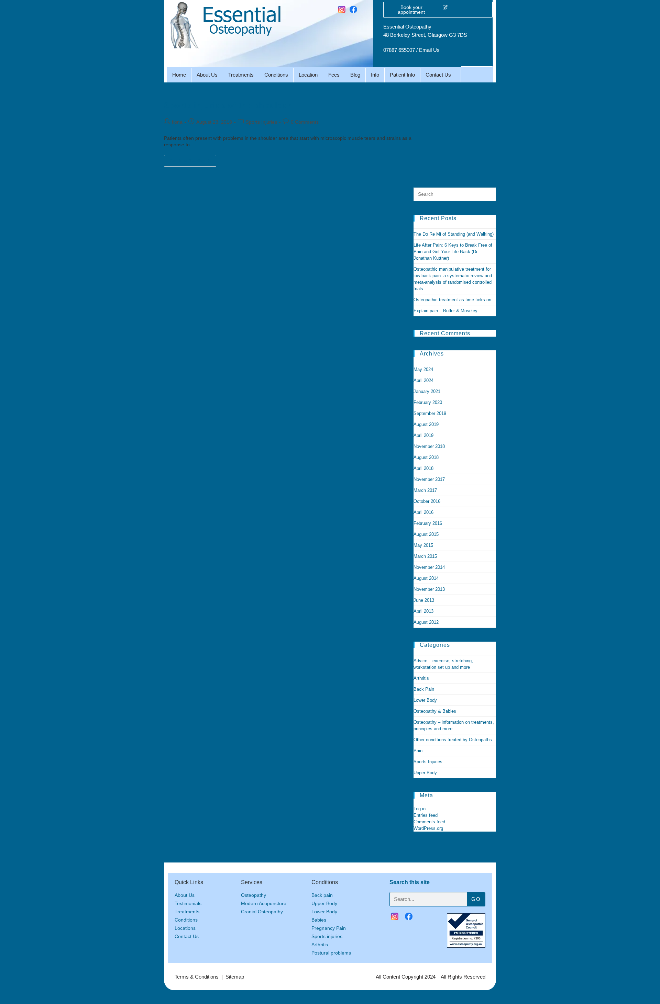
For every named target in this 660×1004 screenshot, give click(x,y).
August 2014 (426, 578)
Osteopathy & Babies (435, 711)
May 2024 (423, 369)
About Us (207, 75)
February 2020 (428, 402)
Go (476, 899)
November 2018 (429, 446)
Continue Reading (193, 159)
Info (375, 75)
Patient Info (402, 75)
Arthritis (421, 678)
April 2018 (423, 468)
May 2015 (423, 545)
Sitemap (235, 977)
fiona (177, 122)
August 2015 (426, 534)
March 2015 (425, 556)
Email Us (429, 50)
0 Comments (305, 122)
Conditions (276, 75)
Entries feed (426, 815)
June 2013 (424, 600)
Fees (334, 75)
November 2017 (429, 479)
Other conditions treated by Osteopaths (453, 739)
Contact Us (438, 75)
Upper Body (425, 772)
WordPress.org (428, 828)
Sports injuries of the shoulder (227, 105)
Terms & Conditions (197, 977)
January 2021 (427, 391)
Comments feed (429, 821)
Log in (420, 808)
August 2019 (426, 424)
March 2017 (425, 490)
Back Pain (424, 689)
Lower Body (425, 700)
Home (179, 75)
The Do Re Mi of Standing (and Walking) (454, 234)
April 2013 (423, 611)
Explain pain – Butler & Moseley (445, 310)
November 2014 (429, 567)
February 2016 (428, 523)
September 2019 (430, 413)
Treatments (241, 75)
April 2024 (423, 380)
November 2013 (429, 589)
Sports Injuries (261, 122)
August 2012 (426, 622)
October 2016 (427, 501)
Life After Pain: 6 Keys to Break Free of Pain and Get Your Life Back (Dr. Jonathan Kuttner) (453, 251)
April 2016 (423, 512)
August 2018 (426, 457)
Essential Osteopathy (407, 27)
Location (308, 75)
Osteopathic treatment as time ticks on (452, 299)
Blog (355, 75)
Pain (418, 750)
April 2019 (423, 435)
